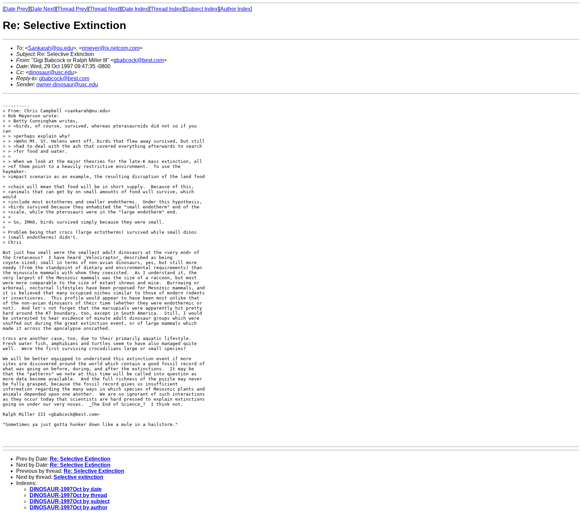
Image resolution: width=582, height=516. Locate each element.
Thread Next (104, 9)
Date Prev (16, 9)
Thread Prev (72, 9)
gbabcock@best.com (139, 60)
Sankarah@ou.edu (50, 48)
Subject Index (201, 9)
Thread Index (166, 9)
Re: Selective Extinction (80, 459)
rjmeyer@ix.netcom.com (110, 48)
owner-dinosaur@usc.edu (67, 84)
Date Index (135, 9)
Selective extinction (78, 477)
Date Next (43, 9)
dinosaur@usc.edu (51, 72)
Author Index (235, 9)
